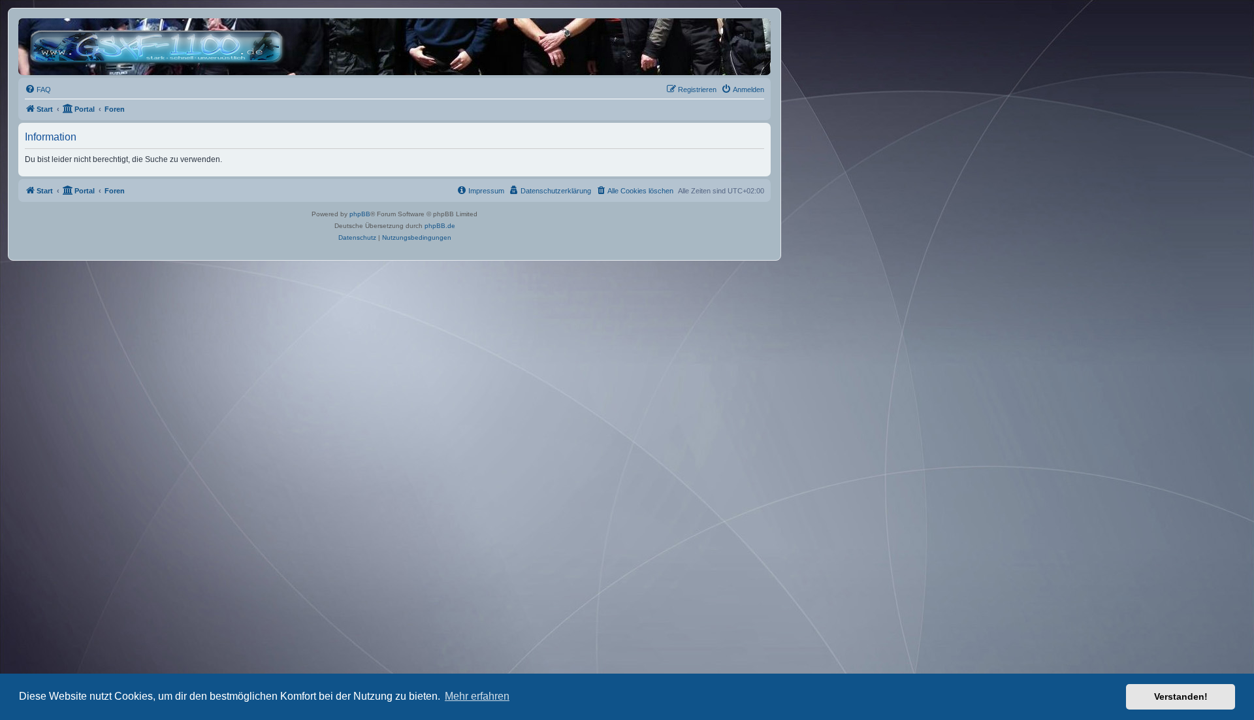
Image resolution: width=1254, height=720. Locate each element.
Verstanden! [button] (1181, 696)
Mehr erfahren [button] (477, 696)
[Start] (160, 47)
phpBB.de (440, 225)
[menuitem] (38, 89)
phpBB (359, 214)
